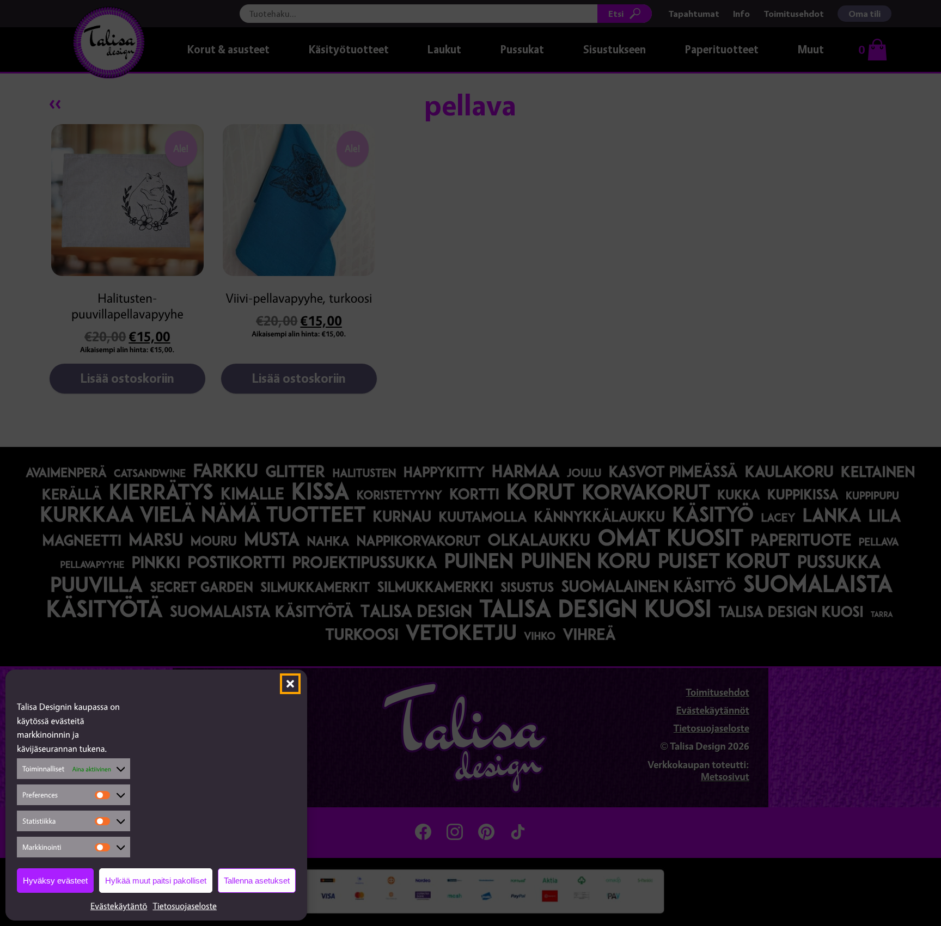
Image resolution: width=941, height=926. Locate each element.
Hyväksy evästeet (55, 880)
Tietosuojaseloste (184, 905)
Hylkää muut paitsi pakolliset (155, 880)
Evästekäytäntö (119, 905)
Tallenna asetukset (257, 880)
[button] (290, 683)
